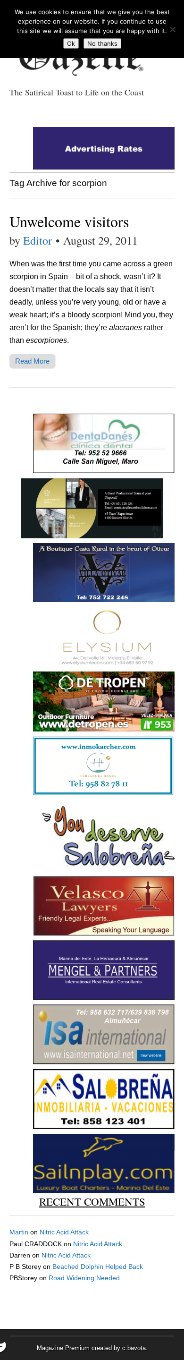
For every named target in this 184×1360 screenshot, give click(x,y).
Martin (18, 1232)
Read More (32, 361)
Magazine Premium (63, 1348)
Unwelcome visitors (69, 221)
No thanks (102, 43)
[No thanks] (172, 29)
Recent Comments (92, 1201)
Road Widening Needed (84, 1278)
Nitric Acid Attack (64, 1232)
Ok (71, 43)
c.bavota (134, 1348)
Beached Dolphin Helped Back (97, 1266)
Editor (37, 240)
